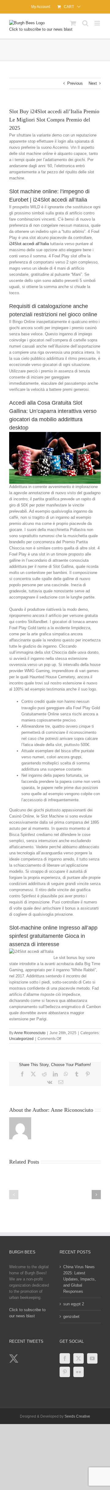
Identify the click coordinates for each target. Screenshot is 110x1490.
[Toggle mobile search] (85, 23)
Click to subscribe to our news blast (40, 29)
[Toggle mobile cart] (73, 23)
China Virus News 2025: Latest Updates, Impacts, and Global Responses (79, 1279)
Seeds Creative (77, 1416)
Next (93, 83)
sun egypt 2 (73, 1304)
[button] (13, 1194)
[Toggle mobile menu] (97, 23)
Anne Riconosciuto (30, 1033)
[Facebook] (65, 1358)
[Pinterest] (65, 1372)
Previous (75, 83)
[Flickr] (78, 1372)
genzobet (71, 1316)
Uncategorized (21, 1039)
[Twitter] (78, 1358)
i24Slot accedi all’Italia (29, 243)
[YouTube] (92, 1358)
